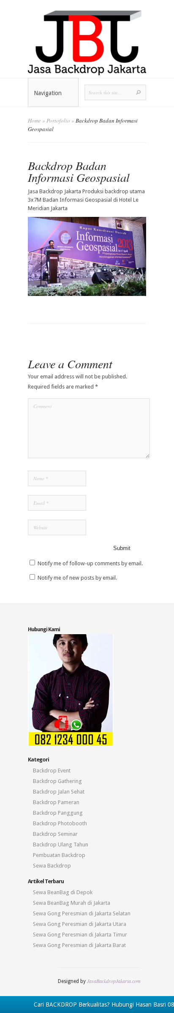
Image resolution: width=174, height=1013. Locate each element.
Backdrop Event (52, 770)
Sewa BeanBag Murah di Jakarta (71, 903)
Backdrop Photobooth (60, 823)
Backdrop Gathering (57, 781)
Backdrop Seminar (55, 834)
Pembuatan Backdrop (59, 855)
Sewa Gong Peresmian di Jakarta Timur (80, 934)
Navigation (48, 93)
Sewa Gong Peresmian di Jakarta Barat (79, 945)
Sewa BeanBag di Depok (62, 892)
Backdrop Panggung (58, 813)
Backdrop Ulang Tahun (60, 844)
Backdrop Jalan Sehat (58, 791)
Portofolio (58, 120)
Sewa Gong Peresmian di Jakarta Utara (79, 924)
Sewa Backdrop (52, 865)
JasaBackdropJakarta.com (114, 980)
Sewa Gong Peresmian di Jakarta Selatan (81, 913)
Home (34, 120)
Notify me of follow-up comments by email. (90, 563)
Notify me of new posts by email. (77, 578)
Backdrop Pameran (56, 802)
